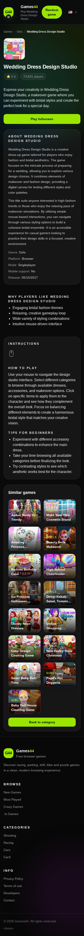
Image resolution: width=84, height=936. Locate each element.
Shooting (10, 835)
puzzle (64, 765)
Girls (22, 252)
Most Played (12, 799)
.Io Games (11, 814)
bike (50, 765)
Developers (12, 893)
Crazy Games (13, 806)
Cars (7, 850)
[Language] (73, 12)
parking (32, 765)
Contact (9, 900)
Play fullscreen (42, 119)
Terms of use (13, 886)
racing (21, 765)
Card (7, 857)
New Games (12, 792)
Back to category (42, 722)
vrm (9, 928)
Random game (51, 12)
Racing (8, 842)
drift (42, 765)
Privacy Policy (13, 878)
